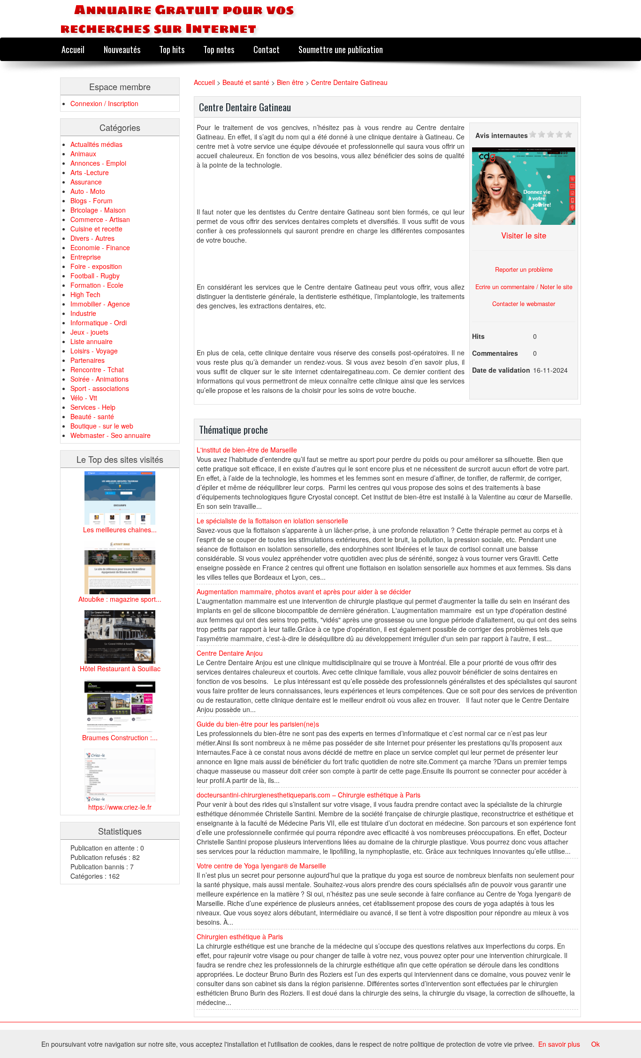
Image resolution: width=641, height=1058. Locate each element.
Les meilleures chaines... (120, 529)
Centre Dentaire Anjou (230, 653)
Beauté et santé (245, 82)
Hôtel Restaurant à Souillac (120, 668)
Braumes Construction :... (120, 737)
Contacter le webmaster (523, 303)
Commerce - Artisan (100, 219)
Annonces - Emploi (98, 163)
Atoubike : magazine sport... (119, 599)
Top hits (171, 49)
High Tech (85, 294)
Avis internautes (501, 135)
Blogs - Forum (91, 200)
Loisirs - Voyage (94, 350)
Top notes (218, 49)
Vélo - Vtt (83, 397)
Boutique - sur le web (101, 425)
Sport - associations (99, 388)
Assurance (86, 181)
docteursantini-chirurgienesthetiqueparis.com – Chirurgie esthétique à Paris (308, 794)
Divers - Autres (92, 238)
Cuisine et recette (96, 228)
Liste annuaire (91, 341)
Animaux (83, 153)
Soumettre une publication (340, 49)
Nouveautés (122, 49)
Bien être (290, 82)
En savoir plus (559, 1044)
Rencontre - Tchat (97, 369)
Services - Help (92, 407)
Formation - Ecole (96, 285)
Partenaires (87, 360)
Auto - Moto (87, 191)
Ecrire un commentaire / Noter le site (523, 287)
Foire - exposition (96, 266)
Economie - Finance (100, 247)
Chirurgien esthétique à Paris (240, 936)
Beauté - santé (92, 416)
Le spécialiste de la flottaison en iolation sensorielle (272, 520)
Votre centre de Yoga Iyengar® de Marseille (261, 865)
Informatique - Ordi (98, 322)
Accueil (72, 49)
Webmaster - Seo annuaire (110, 435)
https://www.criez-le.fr (120, 807)
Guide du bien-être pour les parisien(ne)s (258, 723)
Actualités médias (96, 144)
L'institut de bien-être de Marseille (247, 449)
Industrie (83, 313)
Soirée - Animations (99, 378)
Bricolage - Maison (98, 210)
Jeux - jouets (89, 332)
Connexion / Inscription (104, 103)
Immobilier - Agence (100, 303)
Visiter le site (523, 235)
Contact (266, 49)
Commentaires (495, 353)
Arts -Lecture (89, 172)
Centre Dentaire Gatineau (349, 82)
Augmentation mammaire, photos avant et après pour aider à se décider (304, 591)
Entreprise (85, 256)
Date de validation (501, 370)
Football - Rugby (95, 275)
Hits (478, 336)
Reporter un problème (524, 269)
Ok (595, 1044)
